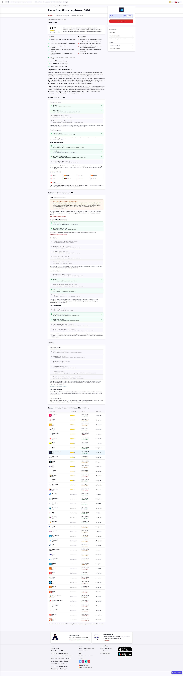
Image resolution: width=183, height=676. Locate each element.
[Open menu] (2, 2)
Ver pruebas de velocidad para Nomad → (58, 216)
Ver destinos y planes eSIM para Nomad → (58, 234)
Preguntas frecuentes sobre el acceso (79, 640)
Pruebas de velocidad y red (62, 15)
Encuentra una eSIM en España (59, 661)
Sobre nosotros (83, 651)
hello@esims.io (83, 665)
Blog (80, 653)
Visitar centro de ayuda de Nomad (58, 386)
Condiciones (103, 651)
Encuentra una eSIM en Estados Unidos (61, 656)
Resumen (50, 15)
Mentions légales (105, 653)
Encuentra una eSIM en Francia (59, 653)
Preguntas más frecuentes (86, 656)
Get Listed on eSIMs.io (85, 668)
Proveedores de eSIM (57, 651)
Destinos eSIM (55, 648)
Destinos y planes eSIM (77, 15)
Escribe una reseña (177, 672)
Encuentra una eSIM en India (59, 669)
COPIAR (129, 15)
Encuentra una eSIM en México (59, 666)
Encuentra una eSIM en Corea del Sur (61, 658)
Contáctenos (107, 640)
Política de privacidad (106, 648)
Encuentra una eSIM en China (59, 664)
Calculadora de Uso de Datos (86, 648)
